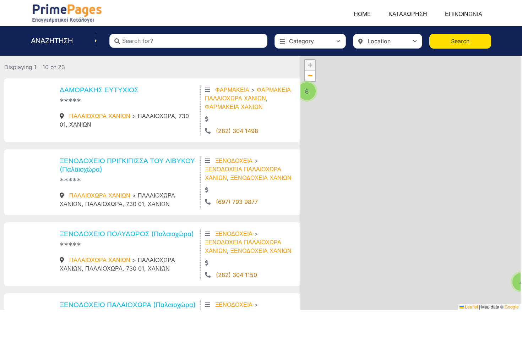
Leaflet (471, 307)
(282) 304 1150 (236, 274)
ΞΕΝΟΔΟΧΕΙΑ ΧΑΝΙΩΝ (261, 177)
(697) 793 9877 (237, 201)
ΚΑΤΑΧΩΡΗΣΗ (407, 13)
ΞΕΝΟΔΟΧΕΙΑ (233, 160)
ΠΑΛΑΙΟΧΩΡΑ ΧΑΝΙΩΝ (99, 116)
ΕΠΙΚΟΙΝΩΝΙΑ (463, 13)
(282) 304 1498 (237, 130)
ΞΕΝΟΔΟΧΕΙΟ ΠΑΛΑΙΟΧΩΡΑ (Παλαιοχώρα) (128, 304)
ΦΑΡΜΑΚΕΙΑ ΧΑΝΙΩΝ (234, 106)
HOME (362, 13)
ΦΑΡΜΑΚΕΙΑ (232, 89)
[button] (306, 91)
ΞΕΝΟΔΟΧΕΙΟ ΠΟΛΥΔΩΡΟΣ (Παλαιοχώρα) (127, 233)
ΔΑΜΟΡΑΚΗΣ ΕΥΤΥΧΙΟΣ (99, 89)
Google (512, 307)
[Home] (67, 12)
